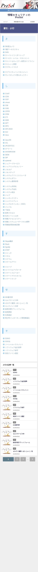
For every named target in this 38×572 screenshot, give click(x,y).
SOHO (7, 338)
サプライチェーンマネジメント (16, 72)
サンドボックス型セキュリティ (16, 75)
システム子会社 (11, 189)
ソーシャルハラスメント (14, 344)
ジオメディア (10, 172)
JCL (6, 143)
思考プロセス (10, 213)
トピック (5, 21)
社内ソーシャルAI (11, 216)
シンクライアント (11, 201)
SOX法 (7, 341)
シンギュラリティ (11, 198)
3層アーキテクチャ (12, 49)
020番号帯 (9, 297)
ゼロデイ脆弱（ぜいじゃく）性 (16, 303)
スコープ (8, 267)
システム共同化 (11, 186)
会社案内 (32, 21)
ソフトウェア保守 (11, 350)
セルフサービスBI (11, 300)
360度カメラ (9, 46)
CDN (7, 96)
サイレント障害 (11, 64)
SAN (7, 52)
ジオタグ (8, 169)
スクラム (8, 259)
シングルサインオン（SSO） (15, 204)
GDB (7, 120)
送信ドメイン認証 (11, 353)
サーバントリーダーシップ (15, 55)
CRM (7, 114)
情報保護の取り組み (19, 21)
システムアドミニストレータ (15, 175)
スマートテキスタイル (13, 276)
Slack (7, 244)
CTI (6, 117)
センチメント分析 (11, 306)
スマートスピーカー (12, 273)
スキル (7, 256)
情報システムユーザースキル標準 (17, 222)
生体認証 (8, 315)
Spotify (7, 247)
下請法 (7, 210)
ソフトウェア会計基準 (13, 347)
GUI (6, 132)
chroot (7, 102)
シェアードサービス (12, 163)
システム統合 (10, 192)
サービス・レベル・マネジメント (17, 58)
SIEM (7, 155)
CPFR (7, 111)
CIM (6, 105)
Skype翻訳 (9, 241)
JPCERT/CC (9, 146)
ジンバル (8, 207)
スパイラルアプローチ (13, 270)
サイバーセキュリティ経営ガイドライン (19, 61)
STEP (7, 250)
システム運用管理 (11, 181)
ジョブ (7, 195)
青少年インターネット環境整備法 (17, 318)
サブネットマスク (11, 67)
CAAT (7, 93)
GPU (7, 126)
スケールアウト (11, 262)
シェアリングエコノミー (14, 166)
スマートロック (11, 278)
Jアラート (8, 149)
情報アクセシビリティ (13, 219)
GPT (7, 123)
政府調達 (8, 312)
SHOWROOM (10, 152)
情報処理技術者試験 (12, 224)
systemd (8, 160)
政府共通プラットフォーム (15, 309)
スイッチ (8, 253)
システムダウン (11, 178)
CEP (7, 99)
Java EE (8, 140)
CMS (7, 108)
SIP (6, 157)
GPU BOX (9, 129)
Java (7, 135)
